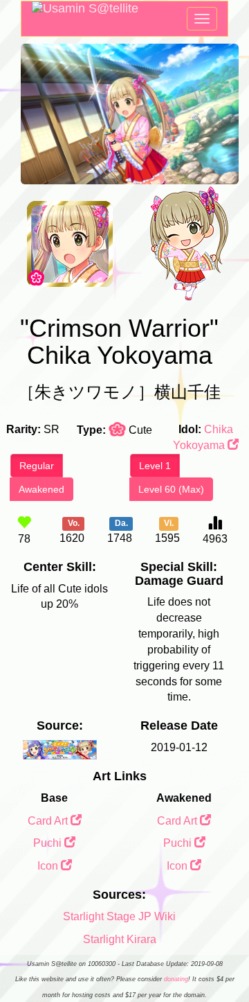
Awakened (41, 489)
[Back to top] (224, 956)
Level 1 (155, 465)
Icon (49, 866)
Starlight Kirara (119, 939)
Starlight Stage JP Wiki (119, 916)
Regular (36, 465)
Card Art (49, 821)
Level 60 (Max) (171, 489)
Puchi (48, 843)
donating (176, 979)
